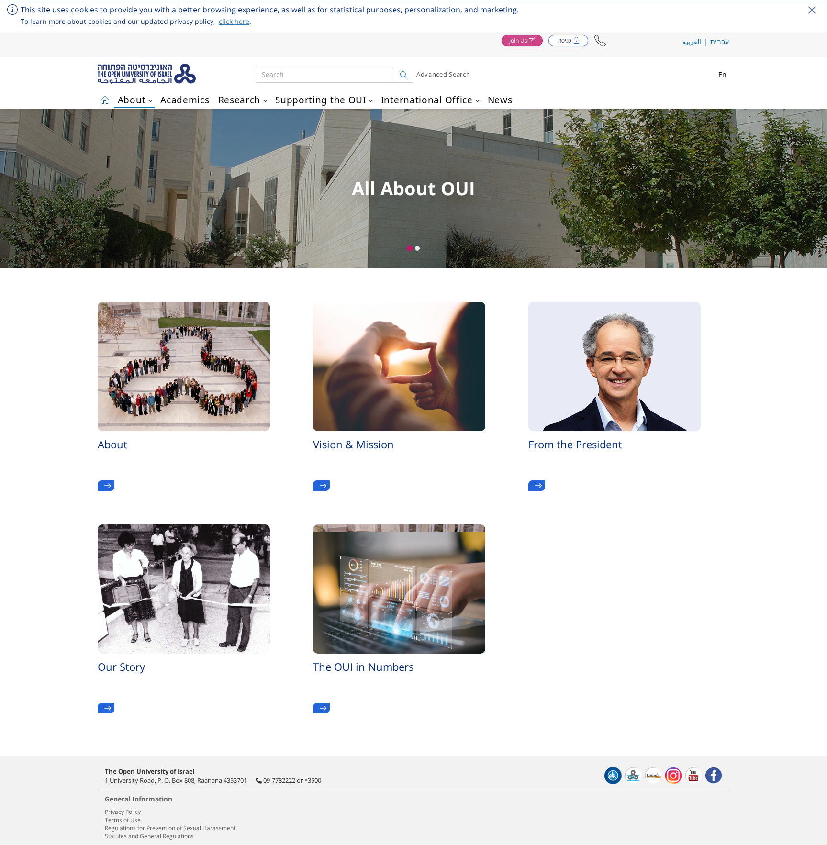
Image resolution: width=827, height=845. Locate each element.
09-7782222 (279, 780)
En (722, 74)
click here (234, 21)
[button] (600, 41)
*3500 (312, 780)
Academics (184, 100)
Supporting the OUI (320, 100)
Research (239, 100)
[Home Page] (105, 98)
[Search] (404, 75)
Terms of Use (123, 820)
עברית (720, 41)
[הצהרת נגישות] (613, 775)
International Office (427, 100)
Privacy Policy (123, 812)
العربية (691, 41)
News (500, 100)
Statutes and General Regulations (149, 836)
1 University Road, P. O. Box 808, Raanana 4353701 (176, 780)
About (132, 100)
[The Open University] (177, 74)
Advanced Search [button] (443, 74)
